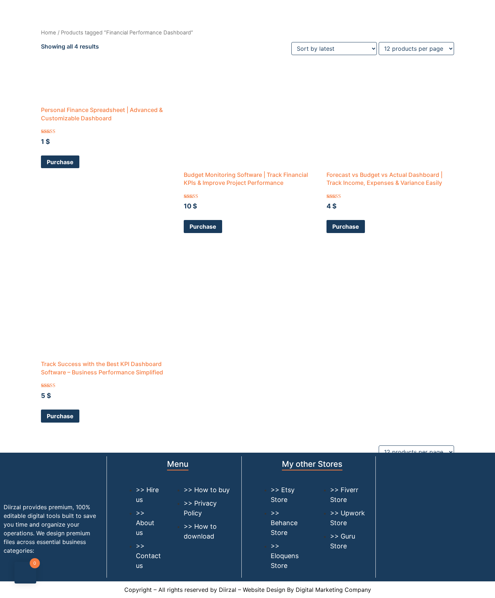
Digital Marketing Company (333, 589)
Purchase (60, 162)
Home (48, 32)
